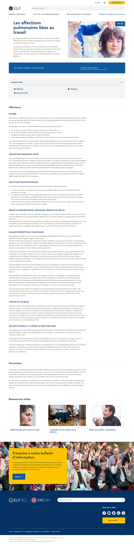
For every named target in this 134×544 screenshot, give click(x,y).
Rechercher (91, 500)
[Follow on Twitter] (113, 514)
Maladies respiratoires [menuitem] (17, 14)
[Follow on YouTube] (109, 514)
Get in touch (112, 520)
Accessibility (45, 531)
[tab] (67, 83)
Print (119, 24)
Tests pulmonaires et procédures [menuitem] (79, 14)
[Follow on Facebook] (104, 514)
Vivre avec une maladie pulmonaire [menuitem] (46, 14)
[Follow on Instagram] (123, 514)
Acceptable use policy (32, 531)
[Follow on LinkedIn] (118, 514)
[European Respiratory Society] (42, 500)
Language (104, 2)
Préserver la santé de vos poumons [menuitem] (112, 14)
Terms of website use (16, 531)
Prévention (73, 89)
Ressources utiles (22, 93)
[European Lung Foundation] (18, 8)
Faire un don (117, 2)
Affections (19, 89)
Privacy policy (55, 531)
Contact (97, 2)
